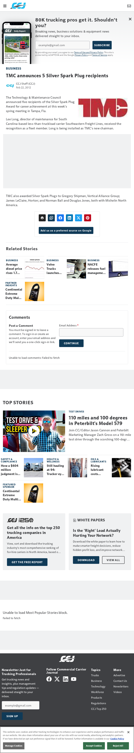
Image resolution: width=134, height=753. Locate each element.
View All (113, 560)
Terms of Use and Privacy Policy (88, 52)
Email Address (69, 325)
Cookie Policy (117, 738)
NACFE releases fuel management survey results (97, 269)
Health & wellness (53, 460)
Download (86, 560)
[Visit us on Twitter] (57, 678)
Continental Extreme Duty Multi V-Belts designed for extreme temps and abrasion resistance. (13, 294)
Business (13, 68)
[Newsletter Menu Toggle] (129, 5)
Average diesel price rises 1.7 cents (14, 269)
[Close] (128, 732)
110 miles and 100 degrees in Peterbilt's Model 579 (98, 420)
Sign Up (12, 716)
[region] (67, 740)
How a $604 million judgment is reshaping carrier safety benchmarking (11, 470)
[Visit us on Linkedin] (65, 678)
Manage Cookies (14, 745)
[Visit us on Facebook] (49, 678)
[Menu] (5, 5)
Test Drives (76, 411)
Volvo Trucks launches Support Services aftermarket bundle (55, 269)
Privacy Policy (81, 54)
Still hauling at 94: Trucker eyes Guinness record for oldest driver (56, 470)
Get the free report (27, 562)
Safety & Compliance (9, 460)
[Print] (42, 217)
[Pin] (87, 217)
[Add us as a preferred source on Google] (51, 217)
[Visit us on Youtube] (73, 678)
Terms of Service (99, 54)
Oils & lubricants (98, 460)
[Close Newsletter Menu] (130, 19)
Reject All (118, 745)
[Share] (60, 217)
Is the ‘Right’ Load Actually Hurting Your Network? (96, 533)
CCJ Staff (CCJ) (25, 83)
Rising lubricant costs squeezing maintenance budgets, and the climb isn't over (100, 470)
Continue (71, 343)
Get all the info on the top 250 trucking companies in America (33, 532)
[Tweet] (78, 217)
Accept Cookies (94, 745)
